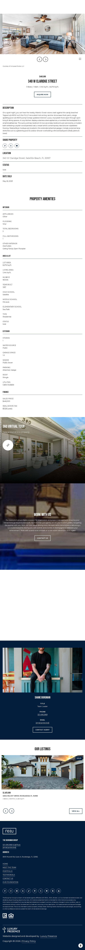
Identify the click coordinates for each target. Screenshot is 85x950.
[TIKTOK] (29, 891)
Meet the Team (9, 867)
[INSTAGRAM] (11, 891)
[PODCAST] (35, 891)
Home (5, 864)
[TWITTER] (41, 891)
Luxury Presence (48, 936)
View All (76, 811)
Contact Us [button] (42, 538)
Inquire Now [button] (42, 94)
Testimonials (9, 875)
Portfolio (8, 871)
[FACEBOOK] (5, 891)
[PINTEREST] (17, 891)
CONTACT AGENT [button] (42, 730)
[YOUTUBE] (46, 891)
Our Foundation (10, 882)
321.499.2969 (42, 715)
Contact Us (8, 879)
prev (39, 59)
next (45, 59)
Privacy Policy (29, 941)
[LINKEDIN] (23, 891)
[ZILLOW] (58, 891)
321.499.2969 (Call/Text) (11, 845)
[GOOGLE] (52, 891)
